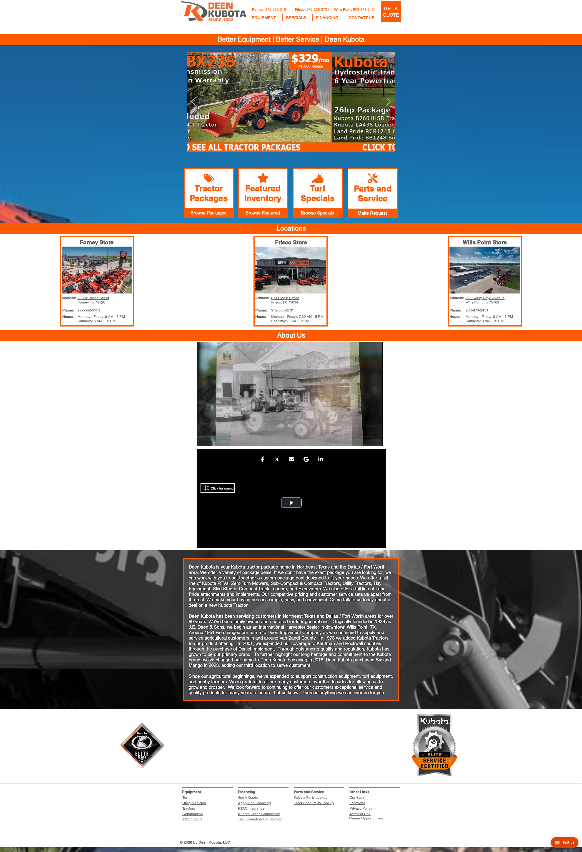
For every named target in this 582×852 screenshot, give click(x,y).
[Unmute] (211, 440)
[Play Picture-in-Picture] (369, 440)
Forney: (258, 9)
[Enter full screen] (376, 440)
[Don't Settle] (277, 145)
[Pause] (203, 440)
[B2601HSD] (288, 145)
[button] (265, 17)
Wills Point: (343, 9)
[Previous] (193, 102)
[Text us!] (564, 843)
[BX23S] (282, 145)
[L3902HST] (299, 145)
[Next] (388, 102)
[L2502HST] (293, 145)
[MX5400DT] (304, 145)
